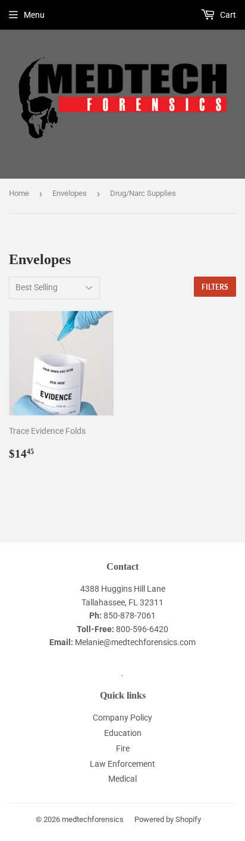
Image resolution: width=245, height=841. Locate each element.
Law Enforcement (122, 764)
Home (19, 193)
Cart (227, 15)
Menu (34, 15)
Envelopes (69, 193)
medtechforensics (93, 819)
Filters (215, 287)
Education (123, 733)
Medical (122, 778)
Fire (123, 748)
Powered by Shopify (167, 819)
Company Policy (122, 717)
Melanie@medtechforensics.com (135, 642)
